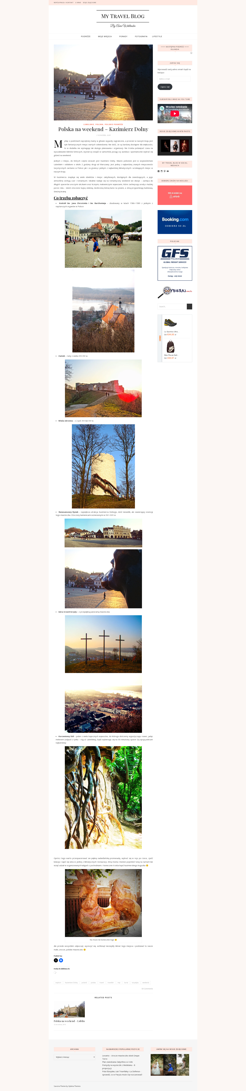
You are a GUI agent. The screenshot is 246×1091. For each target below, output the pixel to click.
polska (93, 983)
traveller (111, 983)
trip (119, 983)
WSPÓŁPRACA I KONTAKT (64, 2)
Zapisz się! (165, 86)
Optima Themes (74, 1086)
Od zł (170, 334)
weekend (145, 983)
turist (126, 983)
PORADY (123, 36)
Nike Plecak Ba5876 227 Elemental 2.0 (172, 355)
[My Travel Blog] (123, 18)
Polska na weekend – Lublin (69, 1021)
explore (58, 983)
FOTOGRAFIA (141, 36)
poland (84, 983)
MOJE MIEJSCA (105, 36)
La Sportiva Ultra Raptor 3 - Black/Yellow (172, 332)
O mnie (78, 2)
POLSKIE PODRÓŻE (114, 124)
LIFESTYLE (157, 36)
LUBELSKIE (89, 124)
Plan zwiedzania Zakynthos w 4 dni (117, 1062)
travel (102, 983)
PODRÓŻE (85, 36)
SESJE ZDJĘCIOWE (89, 2)
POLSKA (99, 124)
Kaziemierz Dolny (71, 983)
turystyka (135, 983)
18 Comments (147, 988)
